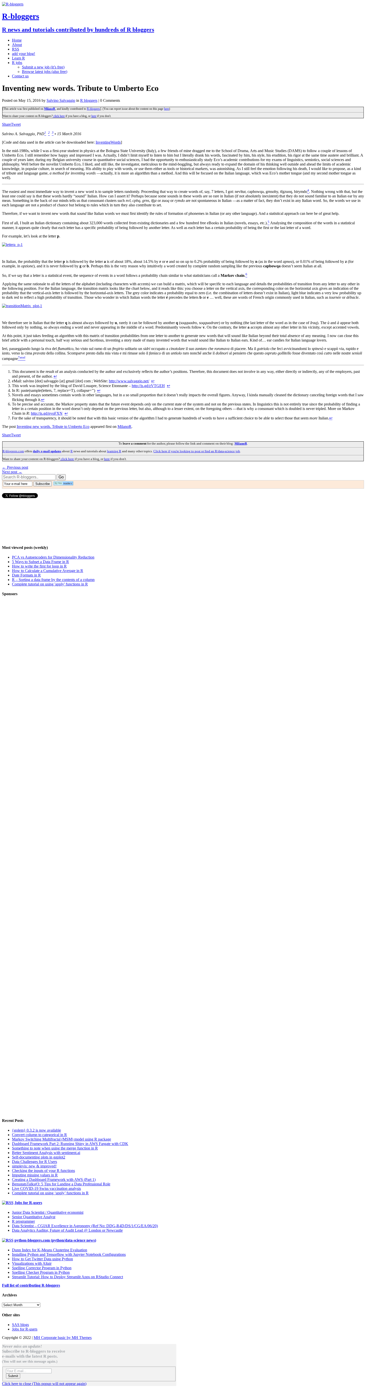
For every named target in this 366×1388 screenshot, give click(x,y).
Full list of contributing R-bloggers (31, 1285)
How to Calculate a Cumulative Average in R (47, 571)
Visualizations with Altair (32, 1263)
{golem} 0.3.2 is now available (36, 1130)
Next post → (12, 472)
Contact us (20, 76)
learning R (114, 451)
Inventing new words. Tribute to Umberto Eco (53, 426)
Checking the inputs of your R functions (43, 1170)
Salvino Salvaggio (61, 100)
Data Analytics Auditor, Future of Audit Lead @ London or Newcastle (67, 1230)
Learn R (18, 58)
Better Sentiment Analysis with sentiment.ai (46, 1153)
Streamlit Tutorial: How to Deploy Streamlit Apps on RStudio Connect (67, 1277)
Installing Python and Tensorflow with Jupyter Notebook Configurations (69, 1254)
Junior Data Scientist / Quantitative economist (47, 1212)
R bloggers (88, 100)
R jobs (17, 62)
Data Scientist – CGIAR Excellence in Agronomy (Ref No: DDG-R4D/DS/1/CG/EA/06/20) (85, 1226)
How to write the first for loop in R (39, 566)
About (17, 45)
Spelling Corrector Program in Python (41, 1268)
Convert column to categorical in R (39, 1135)
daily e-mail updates (47, 451)
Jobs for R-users (28, 1203)
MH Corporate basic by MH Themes (63, 1337)
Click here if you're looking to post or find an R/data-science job (196, 451)
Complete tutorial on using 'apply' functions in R (50, 584)
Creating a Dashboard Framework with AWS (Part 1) (54, 1179)
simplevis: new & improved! (34, 1166)
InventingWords (108, 142)
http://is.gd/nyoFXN (46, 413)
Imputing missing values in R (35, 1175)
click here (59, 116)
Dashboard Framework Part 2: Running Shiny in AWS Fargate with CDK (70, 1144)
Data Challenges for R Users (34, 1161)
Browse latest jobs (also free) (44, 71)
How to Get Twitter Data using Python (42, 1259)
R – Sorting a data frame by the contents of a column (53, 580)
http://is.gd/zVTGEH (148, 386)
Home (17, 40)
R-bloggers (93, 109)
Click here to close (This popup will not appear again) (44, 1384)
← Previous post (15, 467)
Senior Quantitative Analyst (33, 1217)
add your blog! (23, 54)
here (166, 109)
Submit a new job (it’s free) (43, 67)
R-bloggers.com (13, 451)
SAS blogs (20, 1325)
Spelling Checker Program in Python (41, 1272)
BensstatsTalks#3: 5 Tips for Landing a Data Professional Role (61, 1184)
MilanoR (49, 109)
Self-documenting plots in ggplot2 (38, 1157)
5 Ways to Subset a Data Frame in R (40, 562)
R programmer (23, 1221)
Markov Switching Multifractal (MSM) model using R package (61, 1139)
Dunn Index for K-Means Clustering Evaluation (49, 1250)
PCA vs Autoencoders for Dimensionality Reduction (53, 557)
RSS (15, 49)
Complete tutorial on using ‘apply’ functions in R (50, 1193)
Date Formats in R (26, 575)
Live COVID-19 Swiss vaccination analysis (46, 1188)
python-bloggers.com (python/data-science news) (55, 1240)
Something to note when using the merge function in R (55, 1148)
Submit (13, 1376)
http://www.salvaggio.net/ (129, 381)
